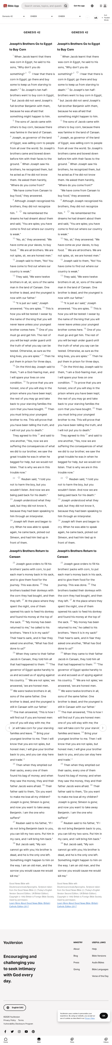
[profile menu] (102, 6)
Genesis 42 (7, 16)
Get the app (79, 6)
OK (103, 1015)
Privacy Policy (10, 1020)
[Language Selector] (92, 6)
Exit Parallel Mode (107, 17)
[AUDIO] (87, 17)
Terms (21, 1020)
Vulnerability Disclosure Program (18, 1024)
